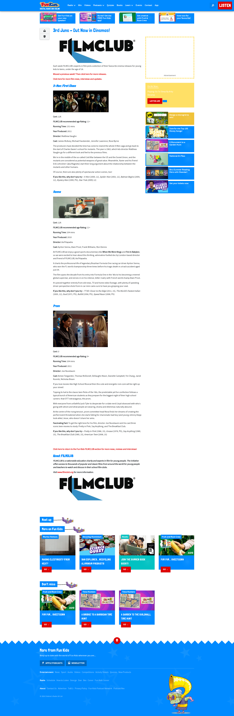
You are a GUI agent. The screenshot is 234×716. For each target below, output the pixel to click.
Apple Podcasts (54, 663)
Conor (90, 680)
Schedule (51, 680)
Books (120, 5)
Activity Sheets (102, 672)
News (57, 672)
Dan (80, 680)
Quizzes (110, 5)
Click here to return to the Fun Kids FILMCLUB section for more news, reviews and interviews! (95, 449)
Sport (63, 672)
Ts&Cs (70, 688)
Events (139, 5)
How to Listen (62, 680)
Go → (46, 569)
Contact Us (52, 688)
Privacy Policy (81, 688)
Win (80, 5)
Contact (148, 5)
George (73, 680)
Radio (70, 5)
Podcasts (97, 5)
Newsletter (78, 663)
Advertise (62, 688)
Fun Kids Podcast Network (100, 688)
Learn (128, 5)
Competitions (88, 672)
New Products (124, 672)
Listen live (155, 101)
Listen (225, 5)
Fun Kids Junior (102, 680)
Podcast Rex (118, 688)
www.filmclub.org (65, 472)
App (156, 5)
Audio (70, 672)
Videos (87, 5)
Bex (84, 680)
